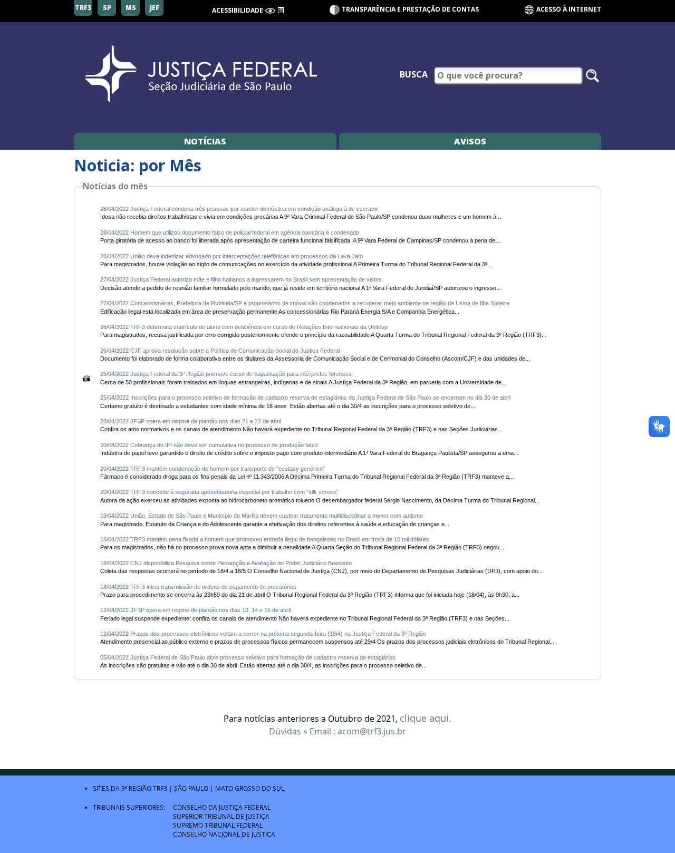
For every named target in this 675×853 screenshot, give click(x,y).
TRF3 (160, 788)
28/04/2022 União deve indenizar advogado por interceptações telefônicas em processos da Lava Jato (231, 256)
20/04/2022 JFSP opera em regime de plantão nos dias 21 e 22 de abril (190, 421)
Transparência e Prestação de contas (410, 9)
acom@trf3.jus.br (372, 731)
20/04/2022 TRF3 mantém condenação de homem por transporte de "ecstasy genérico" (213, 469)
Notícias (205, 141)
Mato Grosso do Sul (249, 788)
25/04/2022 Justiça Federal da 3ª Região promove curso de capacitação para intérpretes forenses (226, 374)
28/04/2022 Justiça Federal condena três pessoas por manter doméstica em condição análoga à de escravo (239, 209)
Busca (414, 74)
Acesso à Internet (568, 9)
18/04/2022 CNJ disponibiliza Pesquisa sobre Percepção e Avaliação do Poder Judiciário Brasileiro (226, 563)
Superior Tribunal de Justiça (221, 816)
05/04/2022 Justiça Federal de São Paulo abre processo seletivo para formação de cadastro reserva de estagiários (248, 657)
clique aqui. (425, 718)
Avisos (470, 141)
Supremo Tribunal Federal (218, 825)
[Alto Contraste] (270, 10)
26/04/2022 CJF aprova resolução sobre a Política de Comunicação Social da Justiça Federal (220, 350)
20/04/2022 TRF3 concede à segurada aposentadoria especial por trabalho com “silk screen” (220, 492)
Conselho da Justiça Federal (222, 807)
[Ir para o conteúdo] (280, 9)
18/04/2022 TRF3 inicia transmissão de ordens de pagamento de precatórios (198, 587)
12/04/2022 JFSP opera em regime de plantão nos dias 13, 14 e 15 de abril (195, 610)
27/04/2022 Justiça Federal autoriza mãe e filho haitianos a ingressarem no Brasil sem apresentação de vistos (241, 279)
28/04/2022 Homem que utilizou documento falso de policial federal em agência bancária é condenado (229, 232)
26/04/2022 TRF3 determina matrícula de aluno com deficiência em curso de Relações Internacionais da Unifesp (244, 327)
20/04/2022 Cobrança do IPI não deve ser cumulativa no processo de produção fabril (208, 445)
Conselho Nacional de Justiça (224, 834)
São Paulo (191, 788)
